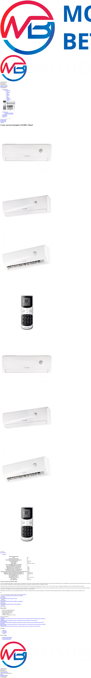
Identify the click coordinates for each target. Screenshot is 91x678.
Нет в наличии (3, 552)
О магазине (5, 632)
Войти (1, 85)
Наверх (1, 674)
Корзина (1, 86)
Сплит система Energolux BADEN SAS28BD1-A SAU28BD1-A (11, 601)
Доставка (4, 630)
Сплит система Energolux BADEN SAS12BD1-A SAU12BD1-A (11, 595)
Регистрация (5, 85)
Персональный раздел (4, 672)
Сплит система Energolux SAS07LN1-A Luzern (8, 598)
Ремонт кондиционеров (7, 639)
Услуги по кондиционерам (7, 637)
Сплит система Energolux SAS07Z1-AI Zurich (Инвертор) (10, 604)
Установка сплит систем (7, 638)
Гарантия (4, 633)
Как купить (5, 631)
